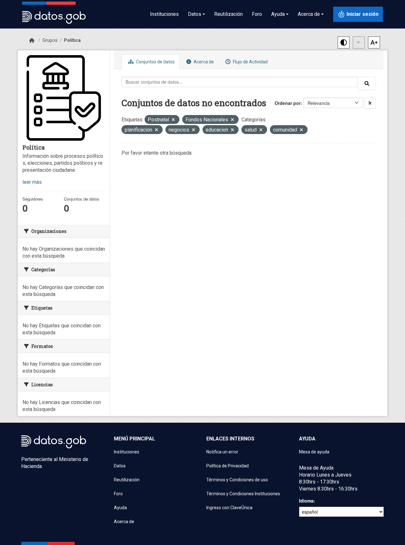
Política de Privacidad (227, 465)
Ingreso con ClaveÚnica (229, 507)
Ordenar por (288, 103)
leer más (32, 182)
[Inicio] (32, 40)
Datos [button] (194, 14)
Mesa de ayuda (314, 451)
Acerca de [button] (309, 14)
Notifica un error (222, 451)
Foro (257, 14)
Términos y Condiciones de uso (237, 479)
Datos (120, 465)
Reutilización (228, 14)
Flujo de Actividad (250, 61)
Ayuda (120, 507)
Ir (370, 103)
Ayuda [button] (278, 14)
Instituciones (164, 14)
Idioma (306, 500)
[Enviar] (367, 83)
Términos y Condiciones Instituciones (243, 493)
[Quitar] (173, 120)
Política (72, 40)
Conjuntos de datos (155, 61)
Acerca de (203, 61)
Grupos (50, 40)
